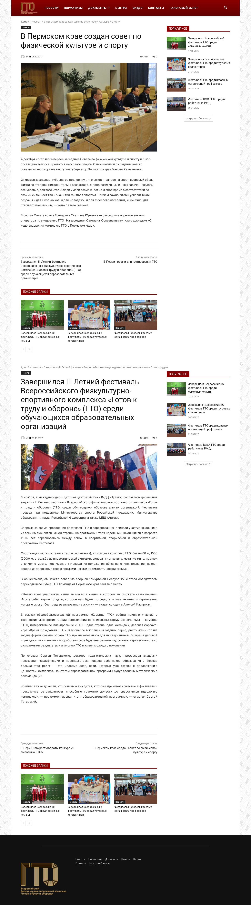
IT (30, 56)
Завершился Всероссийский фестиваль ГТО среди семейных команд (40, 336)
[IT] (23, 57)
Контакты (156, 8)
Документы (97, 8)
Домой (25, 21)
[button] (225, 8)
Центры (121, 8)
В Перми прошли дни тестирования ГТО (130, 261)
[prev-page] (23, 349)
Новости (51, 8)
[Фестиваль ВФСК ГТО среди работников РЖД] (176, 104)
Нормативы (73, 8)
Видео (138, 8)
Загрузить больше (197, 118)
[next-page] (29, 349)
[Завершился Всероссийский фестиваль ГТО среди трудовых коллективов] (89, 315)
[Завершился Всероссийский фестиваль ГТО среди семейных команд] (42, 315)
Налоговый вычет (183, 8)
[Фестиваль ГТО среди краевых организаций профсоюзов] (135, 315)
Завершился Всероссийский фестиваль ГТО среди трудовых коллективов (87, 336)
